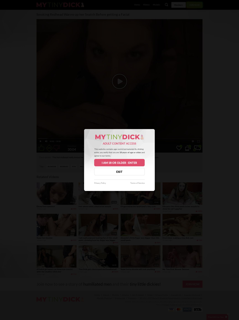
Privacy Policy (100, 183)
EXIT (119, 171)
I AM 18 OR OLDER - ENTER (119, 162)
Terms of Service (137, 183)
